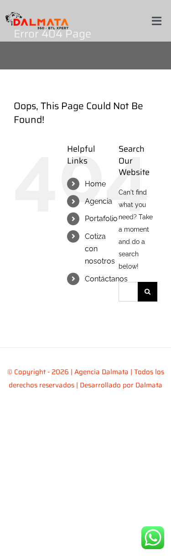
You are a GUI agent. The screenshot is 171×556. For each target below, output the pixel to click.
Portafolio (101, 218)
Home (95, 184)
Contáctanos (106, 279)
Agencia (98, 201)
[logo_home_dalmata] (37, 10)
